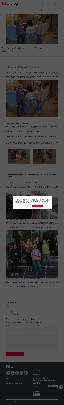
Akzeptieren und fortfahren (37, 205)
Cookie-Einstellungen (27, 205)
